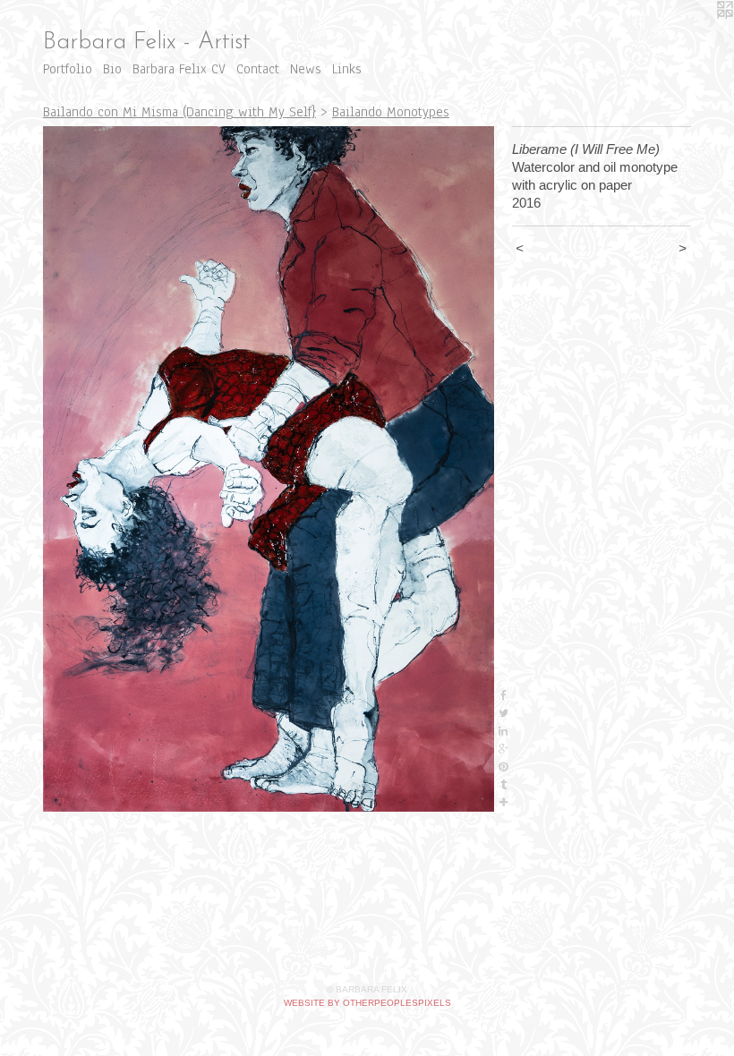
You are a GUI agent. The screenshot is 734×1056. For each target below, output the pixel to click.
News (305, 69)
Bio (112, 69)
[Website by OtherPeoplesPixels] (698, 36)
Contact (257, 69)
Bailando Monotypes (390, 112)
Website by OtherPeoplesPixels (367, 1003)
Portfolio (67, 69)
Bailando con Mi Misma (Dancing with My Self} (179, 112)
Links (347, 69)
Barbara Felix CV (179, 69)
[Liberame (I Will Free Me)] (268, 469)
